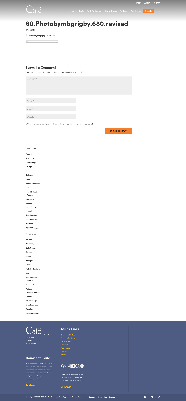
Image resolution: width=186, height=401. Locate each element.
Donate (148, 10)
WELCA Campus (32, 227)
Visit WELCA (66, 387)
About (147, 3)
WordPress (78, 397)
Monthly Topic (77, 10)
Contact (156, 3)
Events (139, 3)
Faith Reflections (94, 10)
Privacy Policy (102, 397)
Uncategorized (32, 219)
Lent (27, 187)
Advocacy (30, 158)
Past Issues (135, 10)
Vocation (29, 223)
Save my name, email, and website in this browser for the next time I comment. (60, 123)
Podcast (124, 10)
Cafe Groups (111, 10)
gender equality (34, 206)
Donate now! (31, 385)
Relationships (31, 215)
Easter (28, 170)
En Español (30, 175)
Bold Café (43, 397)
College (29, 166)
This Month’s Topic (68, 334)
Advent (29, 154)
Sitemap (112, 397)
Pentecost (30, 199)
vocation (31, 211)
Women (30, 195)
